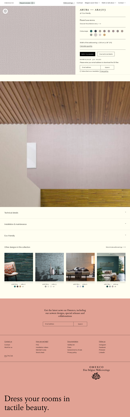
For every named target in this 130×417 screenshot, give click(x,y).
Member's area (41, 350)
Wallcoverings (68, 3)
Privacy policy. (104, 71)
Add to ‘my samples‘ (87, 54)
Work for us (8, 347)
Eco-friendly (86, 13)
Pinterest (102, 350)
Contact (121, 3)
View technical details (106, 54)
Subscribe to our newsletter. (90, 71)
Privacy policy (72, 352)
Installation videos (42, 347)
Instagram (102, 345)
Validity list (71, 345)
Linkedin (102, 352)
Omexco (9, 3)
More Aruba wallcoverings (114, 247)
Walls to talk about (108, 3)
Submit (107, 67)
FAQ (37, 345)
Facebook (102, 347)
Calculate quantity (86, 46)
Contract (80, 3)
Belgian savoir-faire (91, 3)
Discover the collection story (89, 24)
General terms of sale (74, 350)
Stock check (40, 352)
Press (69, 347)
